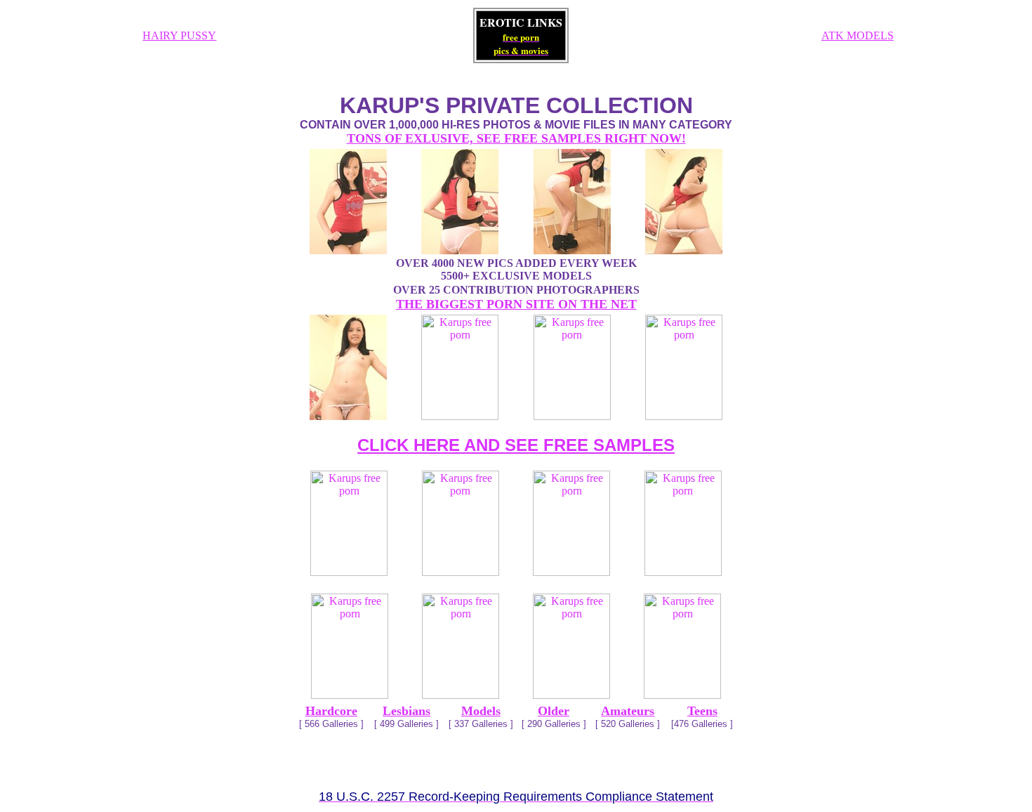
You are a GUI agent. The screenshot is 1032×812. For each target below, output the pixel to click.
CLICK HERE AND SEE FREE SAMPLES (516, 445)
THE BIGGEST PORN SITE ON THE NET (516, 304)
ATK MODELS (857, 35)
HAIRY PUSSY (179, 35)
